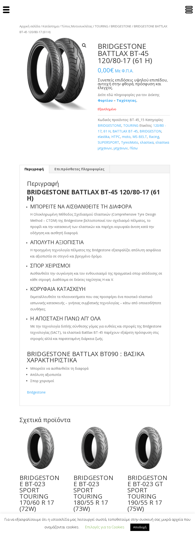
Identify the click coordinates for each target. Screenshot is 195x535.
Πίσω (134, 148)
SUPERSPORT (108, 142)
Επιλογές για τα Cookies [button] (104, 527)
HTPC (115, 136)
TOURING (101, 26)
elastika (103, 136)
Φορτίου (105, 100)
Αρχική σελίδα (30, 26)
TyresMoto (129, 142)
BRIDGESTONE (121, 26)
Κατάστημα (51, 26)
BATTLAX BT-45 (125, 131)
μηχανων (121, 148)
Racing (154, 136)
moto (126, 136)
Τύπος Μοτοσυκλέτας (76, 26)
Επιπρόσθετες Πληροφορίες (79, 169)
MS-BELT (139, 136)
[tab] (34, 169)
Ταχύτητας (126, 100)
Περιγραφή (34, 169)
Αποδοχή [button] (139, 527)
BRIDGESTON (150, 131)
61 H (107, 131)
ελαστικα (147, 142)
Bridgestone (36, 392)
